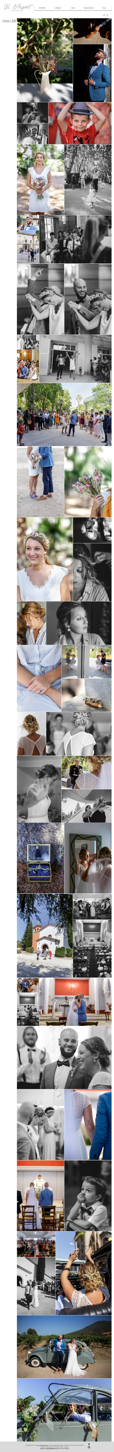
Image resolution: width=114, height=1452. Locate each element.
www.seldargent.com (42, 1445)
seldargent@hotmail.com (52, 1448)
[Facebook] (89, 1444)
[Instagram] (89, 1447)
